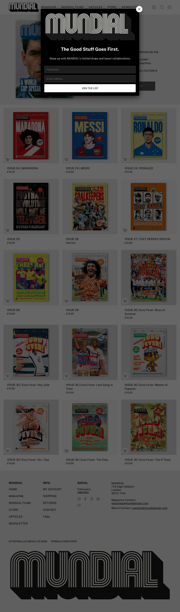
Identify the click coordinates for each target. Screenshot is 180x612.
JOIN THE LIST (90, 88)
